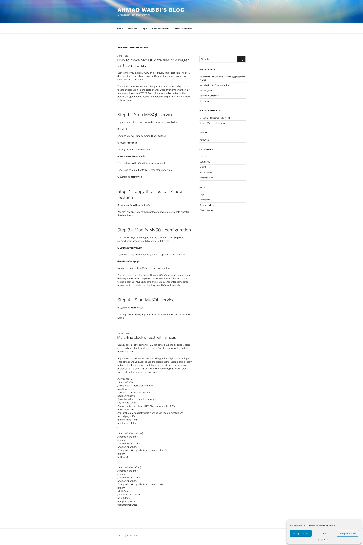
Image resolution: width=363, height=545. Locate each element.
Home (120, 28)
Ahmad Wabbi (206, 123)
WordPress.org (206, 210)
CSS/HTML (205, 162)
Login (144, 28)
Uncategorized (206, 177)
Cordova (203, 156)
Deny (324, 533)
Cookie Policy (323, 540)
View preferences (348, 533)
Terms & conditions (183, 28)
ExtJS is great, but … (209, 90)
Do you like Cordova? (209, 95)
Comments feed (207, 205)
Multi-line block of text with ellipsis (146, 337)
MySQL (203, 167)
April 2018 (204, 140)
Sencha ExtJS (206, 172)
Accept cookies (301, 533)
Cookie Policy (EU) (160, 28)
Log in (202, 194)
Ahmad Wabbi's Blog (151, 10)
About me (132, 28)
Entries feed (205, 199)
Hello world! (205, 101)
